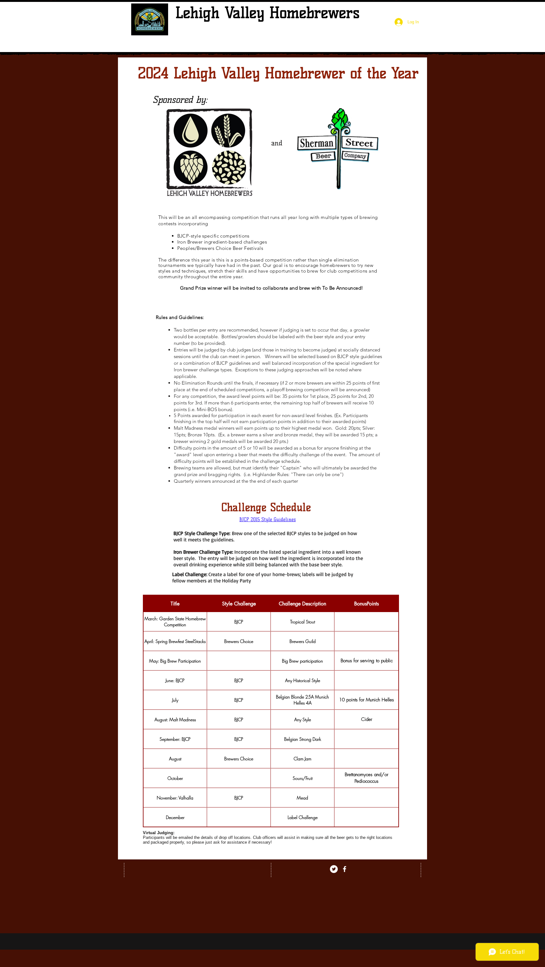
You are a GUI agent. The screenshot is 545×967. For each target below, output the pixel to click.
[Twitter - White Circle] (334, 869)
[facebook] (345, 869)
